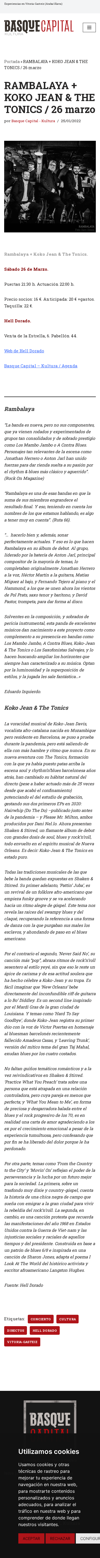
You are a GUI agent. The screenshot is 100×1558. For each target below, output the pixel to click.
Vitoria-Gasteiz (22, 1342)
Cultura (67, 1319)
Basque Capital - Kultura (33, 120)
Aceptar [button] (31, 1538)
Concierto (41, 1319)
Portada (12, 61)
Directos (15, 1330)
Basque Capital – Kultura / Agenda (41, 365)
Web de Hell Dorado (24, 350)
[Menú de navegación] (89, 27)
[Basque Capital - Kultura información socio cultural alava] (39, 27)
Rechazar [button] (60, 1538)
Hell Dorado (44, 1330)
